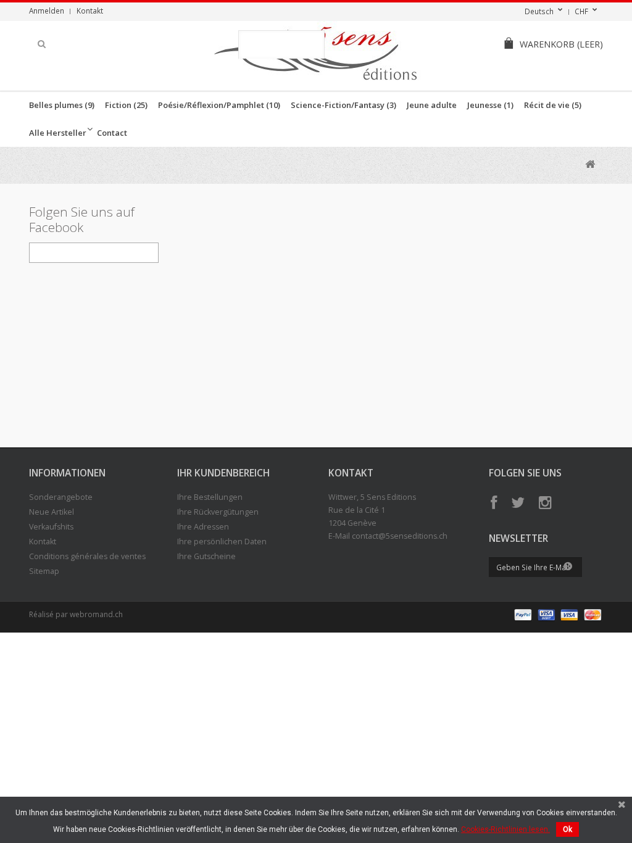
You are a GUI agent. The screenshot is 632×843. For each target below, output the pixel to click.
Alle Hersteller (57, 132)
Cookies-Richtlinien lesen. (505, 829)
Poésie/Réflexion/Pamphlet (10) (219, 104)
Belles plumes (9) (61, 104)
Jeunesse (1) (490, 104)
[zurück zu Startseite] (589, 164)
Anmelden (46, 10)
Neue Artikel (51, 512)
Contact (112, 132)
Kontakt (90, 10)
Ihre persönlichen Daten (222, 541)
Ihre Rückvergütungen (218, 512)
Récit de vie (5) (552, 104)
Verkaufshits (51, 526)
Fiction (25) (126, 104)
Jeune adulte (432, 104)
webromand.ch (96, 614)
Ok (567, 829)
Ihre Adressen (203, 526)
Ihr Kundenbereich (223, 473)
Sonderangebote (61, 497)
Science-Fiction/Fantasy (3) (343, 104)
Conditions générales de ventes (87, 556)
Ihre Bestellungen (210, 497)
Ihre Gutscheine (206, 556)
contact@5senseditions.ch (399, 536)
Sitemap (44, 571)
